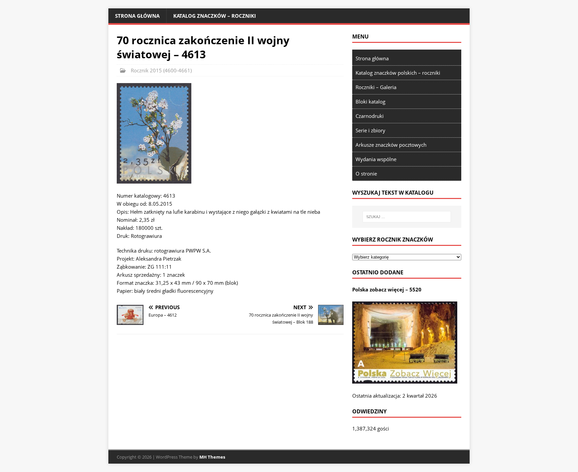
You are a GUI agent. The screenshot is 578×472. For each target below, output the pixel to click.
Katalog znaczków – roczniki (214, 15)
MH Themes (212, 457)
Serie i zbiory (370, 130)
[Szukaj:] (407, 216)
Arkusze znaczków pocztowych (391, 144)
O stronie (366, 173)
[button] (154, 133)
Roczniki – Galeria (376, 87)
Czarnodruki (370, 116)
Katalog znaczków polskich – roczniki (398, 72)
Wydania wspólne (376, 159)
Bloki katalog (370, 101)
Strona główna (137, 15)
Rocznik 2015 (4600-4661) (161, 70)
